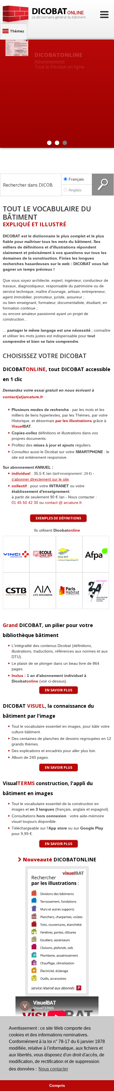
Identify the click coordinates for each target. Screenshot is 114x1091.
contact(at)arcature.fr (23, 397)
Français (76, 179)
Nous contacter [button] (53, 1069)
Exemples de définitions (58, 518)
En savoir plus (58, 690)
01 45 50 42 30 (25, 502)
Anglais (75, 190)
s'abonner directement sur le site (40, 479)
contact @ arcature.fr (63, 502)
